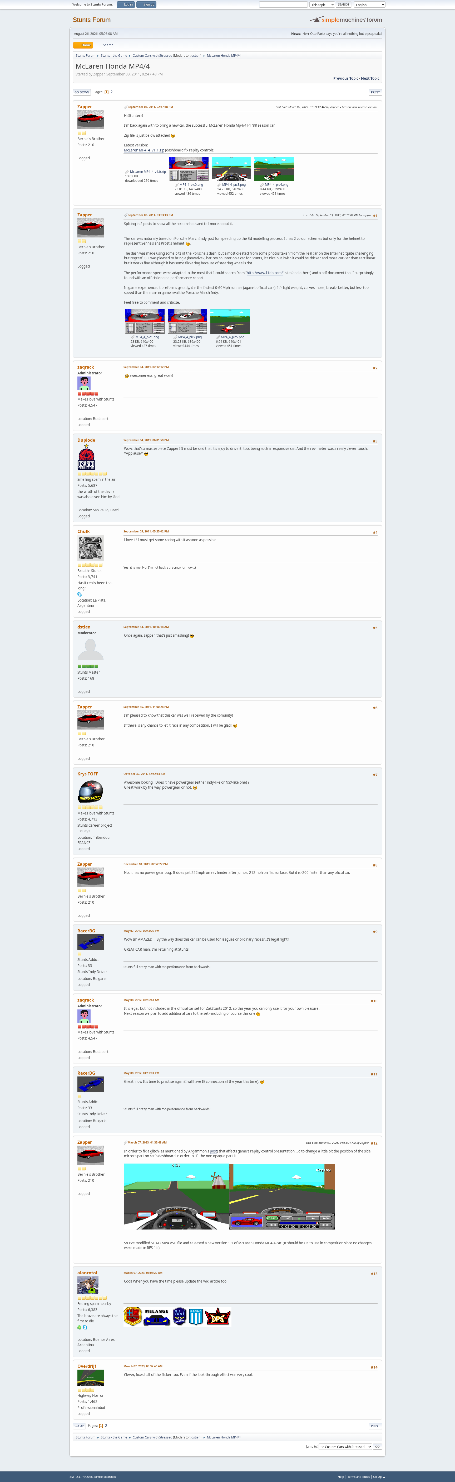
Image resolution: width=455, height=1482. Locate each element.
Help (341, 1477)
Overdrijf (86, 1366)
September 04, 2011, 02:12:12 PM (146, 367)
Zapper (84, 106)
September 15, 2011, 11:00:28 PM (146, 707)
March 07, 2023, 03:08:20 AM (142, 1273)
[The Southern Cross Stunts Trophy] (79, 503)
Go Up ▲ (379, 1477)
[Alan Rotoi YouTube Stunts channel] (79, 1333)
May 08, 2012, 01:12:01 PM (141, 1073)
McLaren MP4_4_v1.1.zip (144, 150)
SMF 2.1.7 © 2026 (81, 1476)
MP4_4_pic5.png (232, 337)
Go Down (82, 92)
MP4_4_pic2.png (189, 337)
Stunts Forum (92, 19)
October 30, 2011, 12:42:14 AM (144, 774)
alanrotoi (87, 1273)
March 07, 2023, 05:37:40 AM (142, 1366)
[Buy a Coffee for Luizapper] (79, 151)
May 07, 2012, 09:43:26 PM (141, 931)
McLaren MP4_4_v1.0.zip (147, 171)
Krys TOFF (87, 774)
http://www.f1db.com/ (265, 272)
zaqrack (85, 367)
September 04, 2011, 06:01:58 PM (146, 440)
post (213, 1151)
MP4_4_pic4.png (276, 184)
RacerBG (86, 931)
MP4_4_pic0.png (191, 184)
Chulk (83, 531)
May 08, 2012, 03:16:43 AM (141, 1000)
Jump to (311, 1446)
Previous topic (345, 78)
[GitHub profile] (79, 685)
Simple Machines (105, 1476)
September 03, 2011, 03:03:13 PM (150, 215)
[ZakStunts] (79, 412)
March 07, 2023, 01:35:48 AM (147, 1142)
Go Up (79, 1426)
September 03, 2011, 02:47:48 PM (150, 107)
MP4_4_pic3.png (233, 184)
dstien (195, 55)
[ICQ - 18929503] (79, 1327)
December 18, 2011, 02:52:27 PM (145, 864)
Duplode (86, 440)
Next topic (370, 78)
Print (375, 92)
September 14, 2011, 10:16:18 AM (146, 627)
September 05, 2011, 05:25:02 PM (146, 531)
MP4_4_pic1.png (147, 337)
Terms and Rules (359, 1477)
